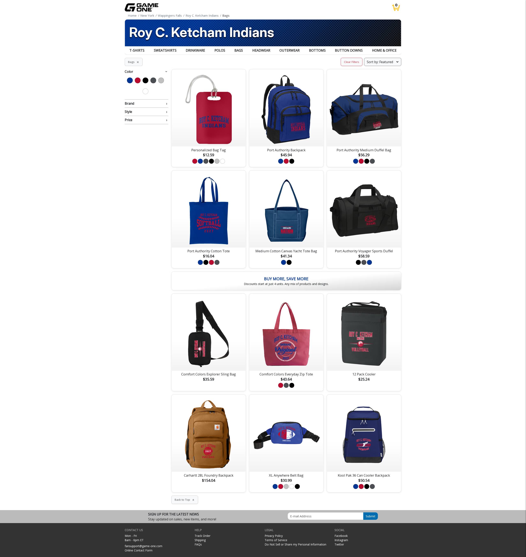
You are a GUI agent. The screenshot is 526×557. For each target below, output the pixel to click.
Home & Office (384, 50)
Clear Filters (351, 62)
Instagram (341, 540)
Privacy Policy (274, 536)
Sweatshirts (165, 50)
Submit (370, 516)
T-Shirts (136, 50)
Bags (238, 50)
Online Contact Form (138, 550)
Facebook (341, 536)
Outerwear (289, 50)
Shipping (200, 540)
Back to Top (185, 499)
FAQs (198, 544)
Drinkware (195, 50)
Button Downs (349, 50)
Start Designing (208, 138)
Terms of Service (276, 540)
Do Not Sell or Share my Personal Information (295, 544)
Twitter (339, 544)
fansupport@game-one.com (143, 546)
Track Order (202, 536)
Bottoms (317, 50)
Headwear (261, 50)
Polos (220, 50)
